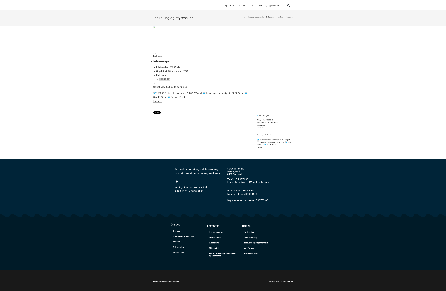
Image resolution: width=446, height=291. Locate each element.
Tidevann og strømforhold (256, 243)
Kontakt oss (178, 252)
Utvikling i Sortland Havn (184, 236)
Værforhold (249, 248)
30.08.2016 (164, 79)
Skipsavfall (214, 248)
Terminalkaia (215, 237)
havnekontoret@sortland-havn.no (252, 182)
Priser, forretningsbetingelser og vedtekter (222, 254)
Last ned (157, 101)
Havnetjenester (216, 232)
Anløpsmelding (250, 237)
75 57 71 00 (242, 179)
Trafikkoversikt (251, 253)
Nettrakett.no (288, 281)
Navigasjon (249, 232)
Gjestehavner (215, 243)
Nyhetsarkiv (178, 247)
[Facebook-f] (176, 181)
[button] (288, 5)
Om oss (176, 231)
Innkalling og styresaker (285, 17)
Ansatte (176, 241)
